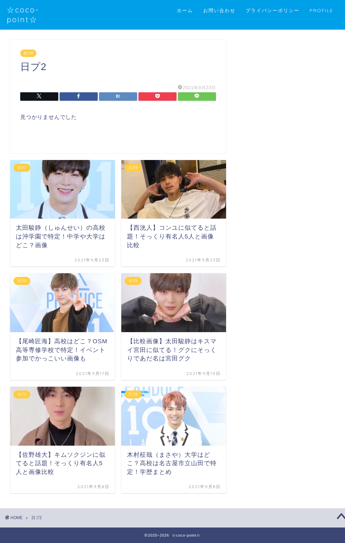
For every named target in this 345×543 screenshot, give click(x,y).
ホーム (185, 10)
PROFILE (321, 10)
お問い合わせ (219, 10)
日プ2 (28, 53)
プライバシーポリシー (273, 10)
